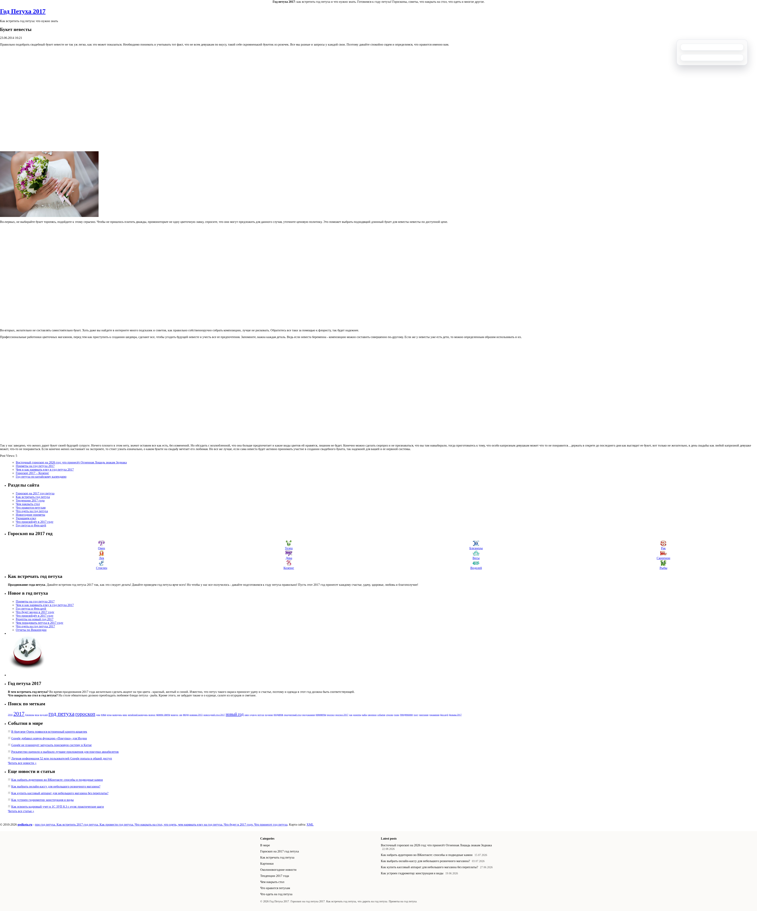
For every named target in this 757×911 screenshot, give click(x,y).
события (381, 715)
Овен (101, 548)
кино (125, 715)
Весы (476, 558)
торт (416, 715)
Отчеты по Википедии (31, 630)
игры (109, 715)
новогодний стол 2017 (214, 715)
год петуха (61, 713)
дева (98, 715)
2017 (18, 714)
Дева (289, 558)
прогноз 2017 (341, 715)
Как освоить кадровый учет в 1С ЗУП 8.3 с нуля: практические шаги (57, 806)
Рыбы (663, 568)
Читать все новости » (22, 763)
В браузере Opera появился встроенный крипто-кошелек (49, 731)
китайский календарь (138, 715)
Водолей (476, 568)
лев (180, 715)
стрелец (389, 715)
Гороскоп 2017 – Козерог (32, 473)
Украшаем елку (26, 518)
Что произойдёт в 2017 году (34, 521)
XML (310, 824)
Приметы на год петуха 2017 (35, 466)
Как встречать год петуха (33, 497)
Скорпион (663, 558)
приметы (321, 714)
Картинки (267, 863)
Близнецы (476, 548)
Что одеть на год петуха (32, 511)
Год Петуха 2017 (23, 11)
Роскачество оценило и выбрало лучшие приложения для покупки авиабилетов (65, 751)
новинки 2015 (196, 715)
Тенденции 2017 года (30, 500)
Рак (663, 548)
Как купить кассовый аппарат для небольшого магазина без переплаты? (59, 793)
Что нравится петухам (31, 507)
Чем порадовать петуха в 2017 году (39, 622)
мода (186, 714)
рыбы (364, 715)
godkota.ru (25, 824)
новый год (235, 714)
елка (103, 714)
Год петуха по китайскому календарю (41, 476)
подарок (278, 714)
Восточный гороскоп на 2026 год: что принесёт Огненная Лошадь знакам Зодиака (71, 462)
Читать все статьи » (21, 811)
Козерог (288, 568)
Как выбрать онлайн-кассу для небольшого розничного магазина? (55, 786)
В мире (265, 845)
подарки (269, 715)
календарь (117, 715)
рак (350, 715)
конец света (163, 714)
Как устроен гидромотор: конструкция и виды (42, 800)
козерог (152, 715)
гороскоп (85, 714)
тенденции (406, 714)
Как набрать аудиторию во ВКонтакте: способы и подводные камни (57, 779)
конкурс (174, 715)
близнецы (29, 715)
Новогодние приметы (30, 514)
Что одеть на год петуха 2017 (35, 626)
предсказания (308, 715)
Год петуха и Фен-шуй (31, 525)
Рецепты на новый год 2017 (34, 619)
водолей (44, 715)
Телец (289, 548)
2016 (10, 715)
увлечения (423, 715)
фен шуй (444, 715)
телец (396, 715)
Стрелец (101, 568)
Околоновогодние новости (278, 869)
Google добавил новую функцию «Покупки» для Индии (49, 738)
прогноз (331, 715)
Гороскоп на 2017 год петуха (35, 493)
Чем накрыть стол (28, 504)
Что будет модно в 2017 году (35, 612)
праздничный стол (292, 715)
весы (37, 715)
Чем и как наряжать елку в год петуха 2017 (45, 469)
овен (246, 715)
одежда (253, 715)
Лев (101, 558)
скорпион (372, 715)
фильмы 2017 (455, 715)
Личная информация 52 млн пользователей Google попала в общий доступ (61, 758)
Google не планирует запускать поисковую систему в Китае (51, 745)
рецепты (357, 715)
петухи (260, 715)
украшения (434, 715)
